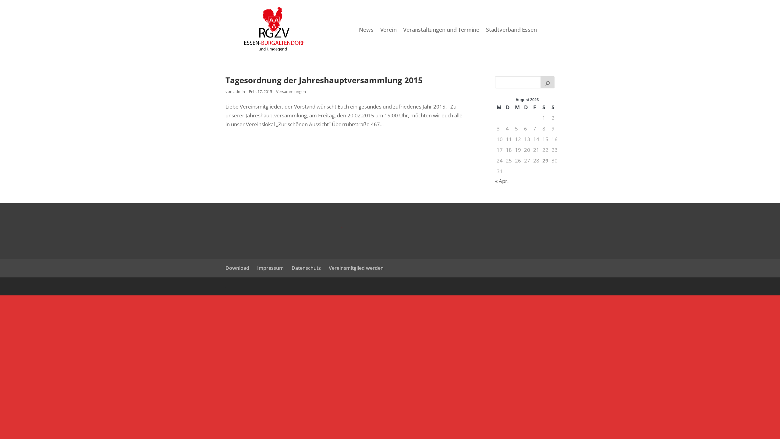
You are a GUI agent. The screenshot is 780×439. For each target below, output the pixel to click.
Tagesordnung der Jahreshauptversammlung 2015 (324, 80)
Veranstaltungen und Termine (441, 30)
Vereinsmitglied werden (356, 268)
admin (239, 91)
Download (237, 268)
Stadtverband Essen (511, 30)
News (366, 30)
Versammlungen (291, 91)
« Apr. (502, 180)
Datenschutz (306, 268)
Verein (388, 30)
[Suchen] (548, 82)
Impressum (270, 268)
